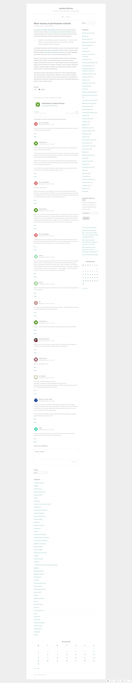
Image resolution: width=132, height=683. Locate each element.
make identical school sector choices (54, 52)
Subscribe (86, 218)
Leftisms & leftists (86, 118)
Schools (46, 97)
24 (85, 280)
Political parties (86, 143)
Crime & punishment (87, 65)
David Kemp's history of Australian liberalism (46, 565)
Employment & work (87, 83)
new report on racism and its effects (60, 32)
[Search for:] (88, 23)
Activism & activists (87, 33)
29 (97, 280)
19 (90, 277)
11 (57, 654)
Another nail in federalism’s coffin (72, 112)
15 (97, 274)
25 (88, 280)
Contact (68, 16)
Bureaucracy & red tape (88, 42)
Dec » (86, 288)
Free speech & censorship (88, 100)
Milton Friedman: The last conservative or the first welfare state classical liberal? (89, 249)
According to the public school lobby (44, 30)
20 (92, 277)
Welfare (84, 191)
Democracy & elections (88, 74)
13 (92, 274)
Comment (74, 461)
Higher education (86, 106)
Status (83, 170)
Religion (41, 97)
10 (85, 274)
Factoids (84, 89)
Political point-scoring (87, 146)
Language (84, 115)
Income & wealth (86, 109)
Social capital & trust (87, 167)
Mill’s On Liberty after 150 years (90, 254)
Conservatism (85, 59)
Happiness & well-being (88, 103)
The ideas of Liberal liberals (89, 227)
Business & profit (86, 45)
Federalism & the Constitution (89, 95)
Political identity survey (88, 139)
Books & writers (86, 39)
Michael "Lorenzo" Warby (45, 399)
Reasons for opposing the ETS (40, 112)
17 (85, 277)
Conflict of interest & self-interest (42, 504)
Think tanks (85, 176)
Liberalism (85, 121)
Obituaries (84, 136)
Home (63, 16)
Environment (85, 86)
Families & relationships (88, 92)
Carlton (84, 48)
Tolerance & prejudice (55, 97)
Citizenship (85, 51)
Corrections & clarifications (89, 62)
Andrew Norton (66, 8)
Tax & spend (85, 173)
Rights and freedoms (87, 155)
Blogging (84, 36)
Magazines (85, 124)
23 (83, 280)
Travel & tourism (86, 182)
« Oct (83, 288)
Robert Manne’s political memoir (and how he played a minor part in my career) (89, 242)
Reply (35, 136)
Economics (85, 80)
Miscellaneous (85, 133)
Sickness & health (86, 161)
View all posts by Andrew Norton (50, 105)
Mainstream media (87, 127)
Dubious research (86, 77)
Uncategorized (86, 185)
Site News (84, 164)
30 (83, 283)
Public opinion (85, 149)
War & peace (85, 188)
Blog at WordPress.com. (40, 674)
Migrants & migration (87, 130)
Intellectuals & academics (88, 112)
